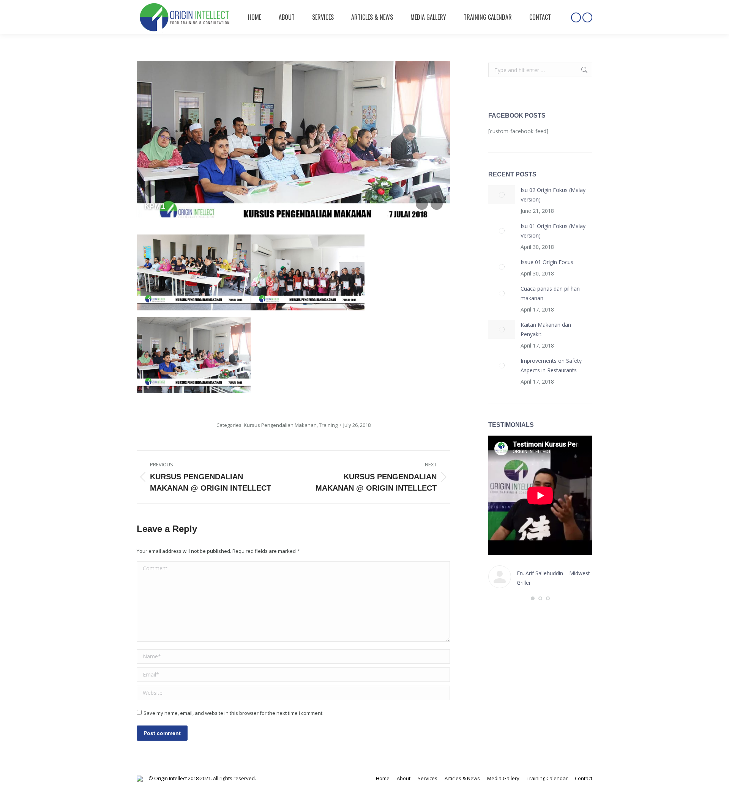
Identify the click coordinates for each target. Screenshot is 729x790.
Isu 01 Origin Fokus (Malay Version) (553, 230)
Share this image (150, 190)
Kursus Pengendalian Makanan (280, 425)
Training (328, 425)
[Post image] (501, 194)
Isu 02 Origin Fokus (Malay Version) (553, 194)
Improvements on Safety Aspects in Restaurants (551, 365)
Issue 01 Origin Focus (547, 262)
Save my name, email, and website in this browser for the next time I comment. (233, 713)
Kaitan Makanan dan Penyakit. (546, 329)
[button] (533, 598)
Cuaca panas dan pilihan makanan (550, 293)
